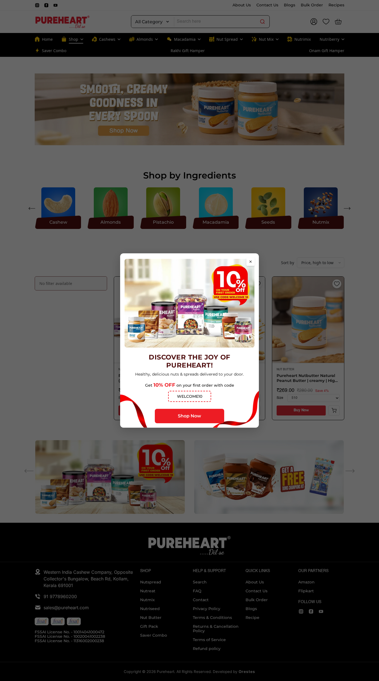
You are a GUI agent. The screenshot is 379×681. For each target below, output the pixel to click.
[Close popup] (250, 261)
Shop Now (189, 416)
